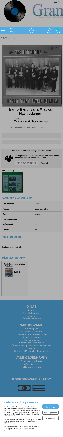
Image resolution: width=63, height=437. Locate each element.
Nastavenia (50, 418)
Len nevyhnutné (50, 413)
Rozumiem (50, 407)
